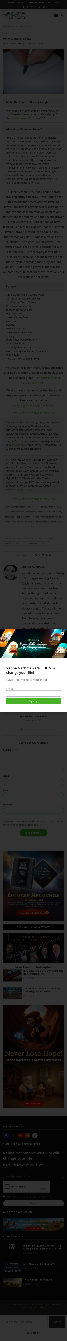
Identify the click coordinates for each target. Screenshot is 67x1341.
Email (10, 689)
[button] (62, 633)
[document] (33, 670)
